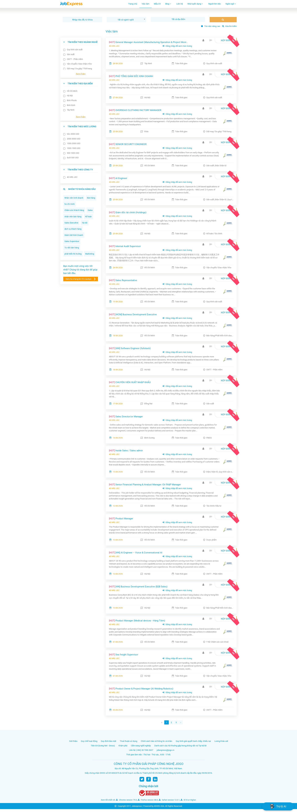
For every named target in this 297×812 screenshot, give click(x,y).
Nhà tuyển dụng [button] (194, 4)
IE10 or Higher (189, 800)
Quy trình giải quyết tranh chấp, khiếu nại (193, 741)
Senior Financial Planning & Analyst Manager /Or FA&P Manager (145, 484)
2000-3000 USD (73, 139)
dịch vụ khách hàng (73, 229)
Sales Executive (71, 223)
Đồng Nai (148, 403)
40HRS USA (159, 806)
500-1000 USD (73, 153)
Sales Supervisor (72, 241)
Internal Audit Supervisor (125, 246)
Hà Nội (70, 95)
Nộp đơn (225, 40)
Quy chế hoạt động (89, 741)
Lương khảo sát (221, 741)
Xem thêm (81, 74)
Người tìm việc (214, 4)
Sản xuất (70, 54)
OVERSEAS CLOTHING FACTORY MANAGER (135, 110)
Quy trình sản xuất (74, 49)
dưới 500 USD (73, 157)
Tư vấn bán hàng (72, 247)
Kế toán (88, 216)
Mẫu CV (157, 4)
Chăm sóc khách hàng (74, 210)
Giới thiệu (73, 741)
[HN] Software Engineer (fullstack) (130, 348)
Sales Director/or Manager (126, 416)
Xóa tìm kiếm (231, 26)
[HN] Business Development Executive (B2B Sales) (138, 586)
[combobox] (126, 19)
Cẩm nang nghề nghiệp (141, 745)
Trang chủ (132, 4)
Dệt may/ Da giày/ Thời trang (79, 68)
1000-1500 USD (73, 148)
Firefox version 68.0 (149, 800)
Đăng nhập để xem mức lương (178, 46)
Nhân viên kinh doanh (74, 198)
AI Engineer (118, 178)
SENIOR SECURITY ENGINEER (127, 144)
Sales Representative (123, 280)
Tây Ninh (70, 110)
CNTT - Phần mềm (75, 59)
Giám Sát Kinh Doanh (74, 235)
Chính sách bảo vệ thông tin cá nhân (156, 741)
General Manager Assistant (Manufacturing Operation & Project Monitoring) (151, 42)
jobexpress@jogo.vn (165, 750)
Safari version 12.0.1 (170, 800)
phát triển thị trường (73, 254)
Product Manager (121, 518)
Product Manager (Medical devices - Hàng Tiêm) (137, 620)
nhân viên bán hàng (73, 216)
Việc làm (145, 4)
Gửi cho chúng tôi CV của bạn (78, 279)
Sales (90, 210)
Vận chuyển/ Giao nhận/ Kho (79, 64)
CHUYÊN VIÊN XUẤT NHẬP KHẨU (130, 382)
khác (146, 131)
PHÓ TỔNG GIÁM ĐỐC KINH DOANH (131, 76)
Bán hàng (91, 198)
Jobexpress (137, 806)
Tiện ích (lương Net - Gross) (103, 745)
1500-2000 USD (73, 143)
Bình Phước (72, 100)
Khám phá (122, 745)
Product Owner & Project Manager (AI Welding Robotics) (141, 688)
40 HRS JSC (72, 177)
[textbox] (179, 19)
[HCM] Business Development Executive (133, 314)
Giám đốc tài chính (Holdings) (127, 212)
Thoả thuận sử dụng (128, 741)
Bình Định (71, 105)
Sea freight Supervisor (123, 654)
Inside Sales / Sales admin (126, 450)
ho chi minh (70, 204)
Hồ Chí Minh (72, 91)
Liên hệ (179, 4)
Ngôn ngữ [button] (230, 4)
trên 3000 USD (73, 134)
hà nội (84, 223)
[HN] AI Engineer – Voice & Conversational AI (135, 552)
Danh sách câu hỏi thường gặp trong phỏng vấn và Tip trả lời (180, 745)
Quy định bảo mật (108, 741)
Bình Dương (149, 438)
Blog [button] (167, 4)
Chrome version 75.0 (127, 800)
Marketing (89, 254)
